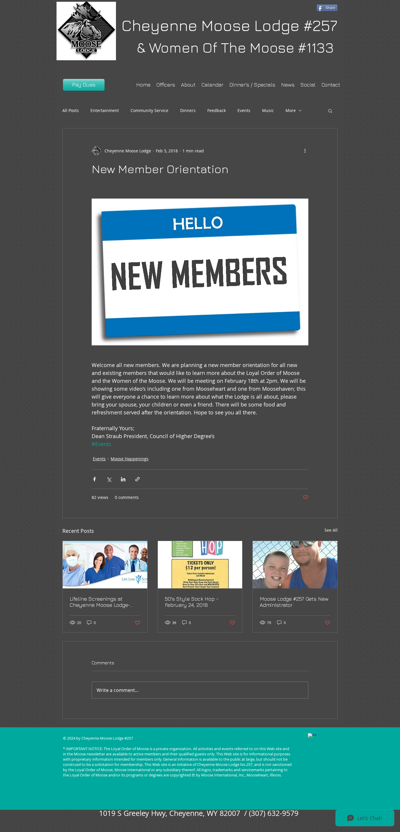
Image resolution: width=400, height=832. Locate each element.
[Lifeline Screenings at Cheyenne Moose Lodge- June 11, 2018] (105, 564)
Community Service (149, 110)
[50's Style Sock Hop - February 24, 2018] (200, 564)
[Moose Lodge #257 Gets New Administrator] (295, 564)
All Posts (70, 110)
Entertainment (104, 110)
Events (243, 110)
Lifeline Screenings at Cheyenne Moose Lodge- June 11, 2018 (100, 602)
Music (268, 110)
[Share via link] (137, 479)
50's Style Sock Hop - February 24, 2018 (192, 602)
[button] (330, 110)
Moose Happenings (129, 458)
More (291, 110)
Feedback (216, 110)
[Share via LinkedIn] (123, 479)
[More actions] (304, 150)
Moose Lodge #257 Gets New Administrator (294, 602)
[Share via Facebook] (94, 479)
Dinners (188, 110)
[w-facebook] (312, 737)
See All (331, 530)
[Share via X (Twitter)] (109, 479)
